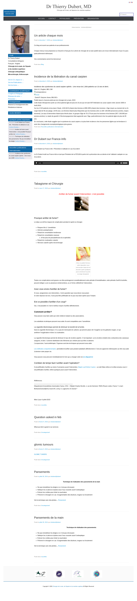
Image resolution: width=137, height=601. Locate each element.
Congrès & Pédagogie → (16, 93)
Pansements (42, 471)
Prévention (79, 18)
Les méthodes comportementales (45, 349)
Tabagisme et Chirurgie (48, 183)
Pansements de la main (49, 517)
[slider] (125, 162)
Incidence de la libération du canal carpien (60, 76)
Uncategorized (45, 432)
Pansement (62, 500)
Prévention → (12, 99)
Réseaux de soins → (15, 96)
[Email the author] (81, 94)
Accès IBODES (15, 113)
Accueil (41, 18)
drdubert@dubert (58, 40)
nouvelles (44, 171)
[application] (81, 163)
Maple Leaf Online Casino (86, 367)
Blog (42, 64)
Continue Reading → (14, 127)
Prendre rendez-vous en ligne (9, 12)
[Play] (36, 163)
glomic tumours (43, 444)
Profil (11, 55)
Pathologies (65, 18)
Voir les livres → (13, 85)
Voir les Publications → (15, 82)
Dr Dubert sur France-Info (50, 138)
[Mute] (121, 163)
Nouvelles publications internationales (52, 126)
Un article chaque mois (48, 35)
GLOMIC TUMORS (40, 454)
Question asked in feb (47, 417)
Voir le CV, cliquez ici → (16, 80)
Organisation (93, 18)
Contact (52, 18)
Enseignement (14, 102)
